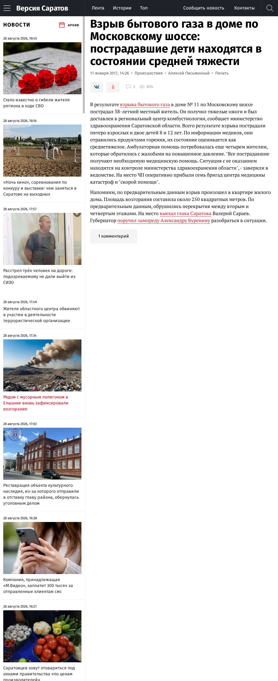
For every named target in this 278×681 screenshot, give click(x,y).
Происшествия (149, 73)
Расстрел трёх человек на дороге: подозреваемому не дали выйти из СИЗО (39, 276)
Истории (122, 8)
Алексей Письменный (189, 73)
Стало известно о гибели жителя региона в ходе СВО (36, 102)
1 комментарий (113, 236)
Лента (98, 8)
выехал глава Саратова (185, 213)
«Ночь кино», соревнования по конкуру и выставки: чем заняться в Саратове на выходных (40, 188)
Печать (222, 73)
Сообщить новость (203, 8)
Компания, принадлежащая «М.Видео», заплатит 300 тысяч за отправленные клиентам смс (38, 585)
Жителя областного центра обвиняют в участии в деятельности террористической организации (41, 314)
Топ (144, 8)
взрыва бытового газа (145, 104)
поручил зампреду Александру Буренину (163, 220)
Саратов (42, 8)
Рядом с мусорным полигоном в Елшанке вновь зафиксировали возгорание (35, 402)
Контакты (244, 8)
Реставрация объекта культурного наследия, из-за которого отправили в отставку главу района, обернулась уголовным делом (41, 494)
